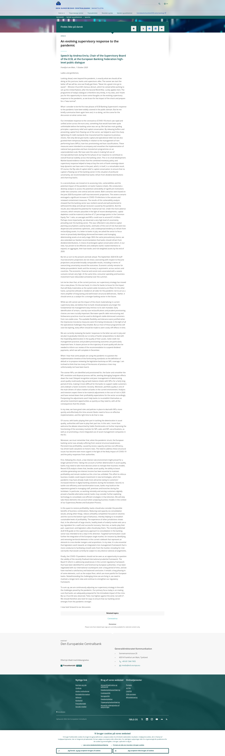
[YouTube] (157, 719)
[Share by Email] (161, 28)
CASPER (129, 691)
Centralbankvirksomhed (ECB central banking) (150, 13)
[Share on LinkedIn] (155, 28)
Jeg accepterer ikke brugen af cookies (141, 751)
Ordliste (78, 688)
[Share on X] (143, 28)
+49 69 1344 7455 (129, 661)
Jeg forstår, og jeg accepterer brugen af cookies (84, 751)
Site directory (61, 712)
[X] (142, 719)
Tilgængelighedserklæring (110, 702)
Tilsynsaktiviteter (93, 13)
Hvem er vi (61, 13)
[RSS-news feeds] (167, 719)
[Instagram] (152, 719)
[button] (162, 3)
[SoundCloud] (162, 719)
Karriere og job (80, 685)
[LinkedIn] (147, 719)
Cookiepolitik (105, 693)
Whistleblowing (131, 697)
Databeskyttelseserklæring (110, 690)
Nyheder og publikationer (124, 13)
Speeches (87, 17)
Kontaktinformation (82, 694)
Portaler (129, 685)
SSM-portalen (131, 694)
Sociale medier (80, 707)
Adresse (78, 697)
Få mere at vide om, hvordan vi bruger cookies (128, 745)
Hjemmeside (60, 17)
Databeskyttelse (106, 699)
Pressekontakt (69, 666)
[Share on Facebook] (149, 28)
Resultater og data (107, 13)
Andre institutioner (82, 691)
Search (159, 3)
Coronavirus (113, 619)
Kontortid (78, 700)
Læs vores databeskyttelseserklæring (95, 745)
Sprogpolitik (105, 696)
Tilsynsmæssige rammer (76, 13)
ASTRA (128, 688)
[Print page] (133, 28)
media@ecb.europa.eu (131, 665)
